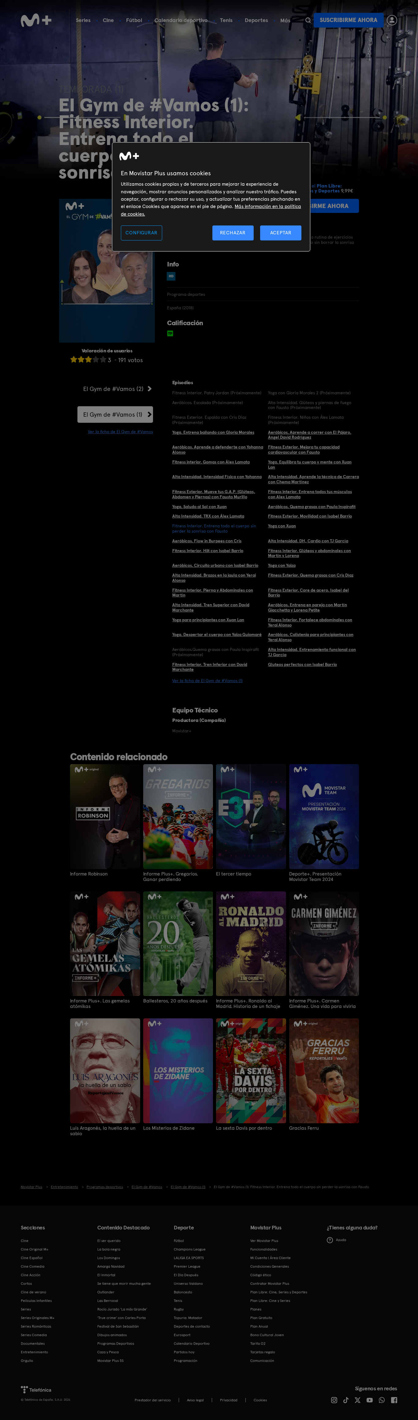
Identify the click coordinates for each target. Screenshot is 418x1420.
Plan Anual (259, 1326)
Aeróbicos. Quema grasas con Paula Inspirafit (312, 506)
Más (285, 20)
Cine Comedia (32, 1266)
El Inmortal (106, 1275)
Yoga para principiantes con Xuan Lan (208, 619)
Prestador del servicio (153, 1400)
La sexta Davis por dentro (244, 1128)
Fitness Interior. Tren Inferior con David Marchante (209, 667)
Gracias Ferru (304, 1128)
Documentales (33, 1343)
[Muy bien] (103, 359)
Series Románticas (36, 1326)
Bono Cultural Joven (267, 1335)
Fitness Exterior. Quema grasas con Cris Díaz (310, 575)
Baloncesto (183, 1292)
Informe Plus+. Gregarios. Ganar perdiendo (170, 876)
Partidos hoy (184, 1352)
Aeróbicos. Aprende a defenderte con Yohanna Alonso (217, 449)
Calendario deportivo (181, 20)
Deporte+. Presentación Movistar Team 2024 (315, 876)
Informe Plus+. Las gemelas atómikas (100, 1003)
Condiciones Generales (269, 1266)
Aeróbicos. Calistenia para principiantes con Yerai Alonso (310, 637)
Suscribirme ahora (348, 20)
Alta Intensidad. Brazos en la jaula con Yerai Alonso (214, 578)
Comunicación (262, 1361)
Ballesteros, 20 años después (175, 1001)
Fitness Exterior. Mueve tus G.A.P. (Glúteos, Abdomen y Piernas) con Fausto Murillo (213, 494)
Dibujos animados (112, 1335)
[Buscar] (308, 20)
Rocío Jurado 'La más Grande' (122, 1309)
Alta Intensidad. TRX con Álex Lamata (208, 516)
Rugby (179, 1309)
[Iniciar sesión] (392, 20)
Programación (185, 1361)
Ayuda (341, 1240)
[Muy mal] (73, 359)
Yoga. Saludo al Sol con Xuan (199, 506)
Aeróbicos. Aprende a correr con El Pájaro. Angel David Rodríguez (309, 435)
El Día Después (186, 1275)
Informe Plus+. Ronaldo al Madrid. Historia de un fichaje (248, 1003)
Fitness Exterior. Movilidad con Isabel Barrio (310, 516)
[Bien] (95, 359)
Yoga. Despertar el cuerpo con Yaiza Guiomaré (217, 634)
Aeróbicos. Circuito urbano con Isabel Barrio (215, 565)
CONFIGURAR (141, 233)
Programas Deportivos (115, 1343)
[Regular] (88, 359)
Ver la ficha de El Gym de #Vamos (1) (207, 680)
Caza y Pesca (108, 1352)
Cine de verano (33, 1292)
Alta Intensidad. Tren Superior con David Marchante (210, 607)
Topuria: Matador (188, 1318)
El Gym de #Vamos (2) (113, 388)
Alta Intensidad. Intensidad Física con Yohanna (217, 476)
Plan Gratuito (261, 1318)
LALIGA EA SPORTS (189, 1258)
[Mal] (81, 359)
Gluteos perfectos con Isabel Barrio (302, 664)
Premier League (187, 1266)
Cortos (26, 1283)
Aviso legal (195, 1400)
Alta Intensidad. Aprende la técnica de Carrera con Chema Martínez (313, 479)
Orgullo (27, 1361)
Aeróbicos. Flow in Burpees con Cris (206, 540)
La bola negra (108, 1249)
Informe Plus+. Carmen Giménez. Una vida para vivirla (322, 1003)
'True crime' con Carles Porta (121, 1318)
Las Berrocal (107, 1301)
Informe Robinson (89, 874)
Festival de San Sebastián (118, 1326)
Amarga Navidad (111, 1266)
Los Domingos (108, 1258)
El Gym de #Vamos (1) (112, 414)
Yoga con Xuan (282, 525)
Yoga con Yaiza (282, 565)
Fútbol (134, 20)
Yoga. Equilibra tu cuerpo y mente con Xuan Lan (310, 464)
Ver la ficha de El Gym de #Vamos (120, 431)
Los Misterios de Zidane (169, 1128)
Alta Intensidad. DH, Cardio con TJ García (308, 540)
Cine (108, 20)
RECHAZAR (233, 233)
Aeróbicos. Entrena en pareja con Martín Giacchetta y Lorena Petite (307, 607)
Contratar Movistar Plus (269, 1283)
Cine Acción (30, 1275)
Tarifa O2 (258, 1343)
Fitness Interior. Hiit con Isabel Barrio (207, 550)
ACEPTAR (281, 233)
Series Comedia (34, 1335)
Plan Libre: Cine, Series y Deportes (278, 1292)
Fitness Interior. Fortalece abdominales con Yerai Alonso (310, 622)
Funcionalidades (263, 1249)
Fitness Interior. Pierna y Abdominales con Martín (212, 593)
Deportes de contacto (192, 1326)
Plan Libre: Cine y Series (270, 1301)
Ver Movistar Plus (264, 1241)
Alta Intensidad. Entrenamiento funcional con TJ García (312, 652)
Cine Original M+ (34, 1249)
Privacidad (228, 1400)
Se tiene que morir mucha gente (124, 1283)
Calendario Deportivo (192, 1343)
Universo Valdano (188, 1283)
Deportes (256, 20)
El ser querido (109, 1241)
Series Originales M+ (37, 1318)
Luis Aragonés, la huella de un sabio (103, 1130)
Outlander (105, 1292)
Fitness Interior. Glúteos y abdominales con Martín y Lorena (309, 553)
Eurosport (182, 1335)
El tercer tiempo (233, 874)
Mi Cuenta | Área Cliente (270, 1258)
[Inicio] (36, 20)
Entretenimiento (34, 1352)
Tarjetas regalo (262, 1352)
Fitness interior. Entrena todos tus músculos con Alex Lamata (310, 494)
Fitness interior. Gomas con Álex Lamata (211, 461)
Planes (255, 1309)
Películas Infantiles (36, 1301)
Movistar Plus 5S (110, 1361)
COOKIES (260, 1400)
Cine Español (32, 1258)
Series (83, 20)
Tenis (226, 20)
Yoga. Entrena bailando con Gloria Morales (213, 432)
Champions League (190, 1249)
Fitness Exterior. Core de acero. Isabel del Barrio (308, 593)
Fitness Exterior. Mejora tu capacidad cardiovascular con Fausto (304, 449)
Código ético (260, 1275)
